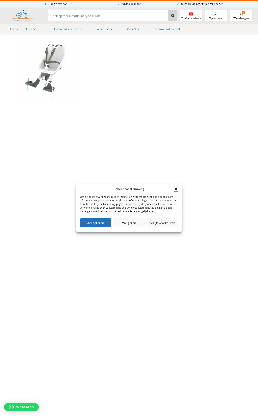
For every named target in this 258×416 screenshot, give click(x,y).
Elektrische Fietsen (20, 29)
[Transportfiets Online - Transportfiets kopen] (22, 16)
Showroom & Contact (167, 29)
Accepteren (95, 223)
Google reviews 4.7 (58, 4)
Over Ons (133, 29)
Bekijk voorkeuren (162, 223)
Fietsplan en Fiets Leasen (66, 29)
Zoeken (172, 15)
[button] (176, 189)
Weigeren (129, 223)
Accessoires (104, 29)
